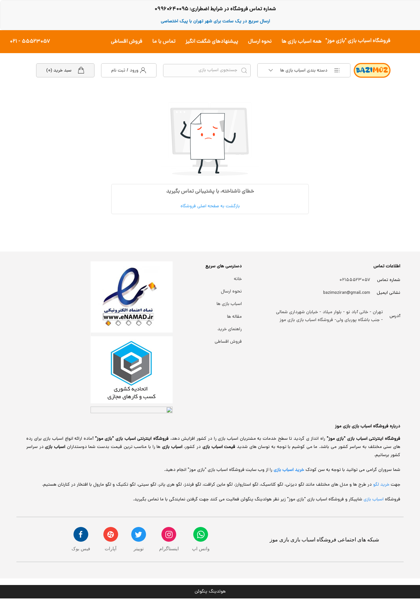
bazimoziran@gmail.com (346, 293)
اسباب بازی (374, 499)
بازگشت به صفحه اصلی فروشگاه (210, 206)
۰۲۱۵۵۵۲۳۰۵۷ (354, 280)
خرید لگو (381, 484)
